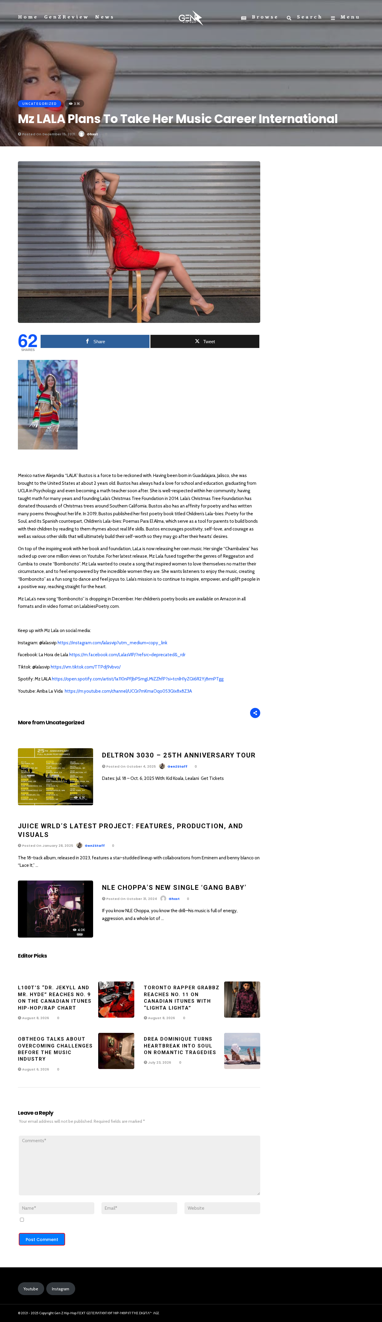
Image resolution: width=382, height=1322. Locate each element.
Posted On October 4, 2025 (130, 766)
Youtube (31, 1288)
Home (28, 17)
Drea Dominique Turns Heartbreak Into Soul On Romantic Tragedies (180, 1045)
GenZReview (66, 17)
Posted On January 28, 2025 (47, 845)
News (105, 17)
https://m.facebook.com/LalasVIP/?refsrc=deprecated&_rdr (127, 654)
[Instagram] (346, 1313)
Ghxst (92, 134)
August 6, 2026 (35, 1069)
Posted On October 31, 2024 (131, 898)
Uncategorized (39, 104)
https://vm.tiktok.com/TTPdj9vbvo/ (86, 667)
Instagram (60, 1288)
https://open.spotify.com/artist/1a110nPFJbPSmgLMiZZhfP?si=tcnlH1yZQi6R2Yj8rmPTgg (138, 679)
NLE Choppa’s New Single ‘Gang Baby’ (174, 887)
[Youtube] (357, 1313)
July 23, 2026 (159, 1062)
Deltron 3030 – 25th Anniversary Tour (179, 755)
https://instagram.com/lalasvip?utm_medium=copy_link (112, 642)
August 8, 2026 (35, 1018)
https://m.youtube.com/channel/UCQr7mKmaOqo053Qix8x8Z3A (128, 691)
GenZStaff (177, 766)
